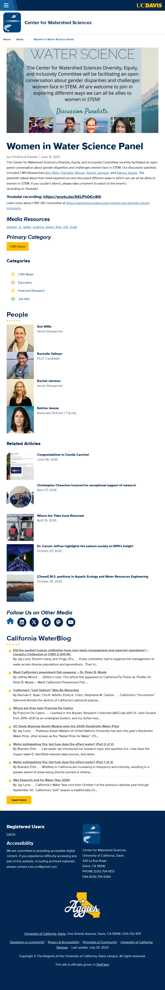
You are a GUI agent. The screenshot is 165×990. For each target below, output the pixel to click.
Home (7, 39)
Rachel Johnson (98, 172)
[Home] (12, 22)
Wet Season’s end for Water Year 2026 (41, 779)
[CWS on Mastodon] (58, 622)
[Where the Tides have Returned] (20, 526)
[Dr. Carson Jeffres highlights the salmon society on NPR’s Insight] (20, 557)
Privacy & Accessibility (63, 942)
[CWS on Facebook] (46, 622)
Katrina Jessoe (127, 172)
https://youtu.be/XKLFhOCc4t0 (72, 197)
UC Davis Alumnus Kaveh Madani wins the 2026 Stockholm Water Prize (66, 726)
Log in (11, 833)
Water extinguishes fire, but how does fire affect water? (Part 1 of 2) (63, 762)
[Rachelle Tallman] (20, 365)
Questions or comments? (27, 942)
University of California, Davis (45, 933)
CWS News (17, 246)
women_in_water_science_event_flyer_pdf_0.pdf (42, 226)
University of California (137, 942)
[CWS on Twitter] (34, 622)
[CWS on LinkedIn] (21, 622)
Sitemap (62, 947)
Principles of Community (100, 942)
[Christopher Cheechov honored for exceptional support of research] (20, 496)
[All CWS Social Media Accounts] (10, 622)
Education (25, 282)
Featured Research (31, 290)
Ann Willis (52, 172)
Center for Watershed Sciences (58, 22)
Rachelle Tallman (73, 172)
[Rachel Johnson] (20, 392)
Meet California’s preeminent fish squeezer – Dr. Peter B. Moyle (59, 672)
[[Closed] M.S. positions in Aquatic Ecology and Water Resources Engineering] (20, 587)
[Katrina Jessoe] (20, 419)
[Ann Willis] (20, 337)
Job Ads (24, 298)
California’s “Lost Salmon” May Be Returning (46, 690)
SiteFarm (102, 964)
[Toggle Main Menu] (6, 5)
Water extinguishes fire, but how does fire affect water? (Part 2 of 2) (63, 744)
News (20, 39)
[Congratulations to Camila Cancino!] (20, 466)
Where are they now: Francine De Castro (43, 708)
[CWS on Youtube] (70, 622)
